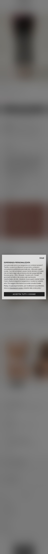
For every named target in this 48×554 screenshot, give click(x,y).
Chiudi (42, 258)
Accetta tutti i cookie (24, 294)
